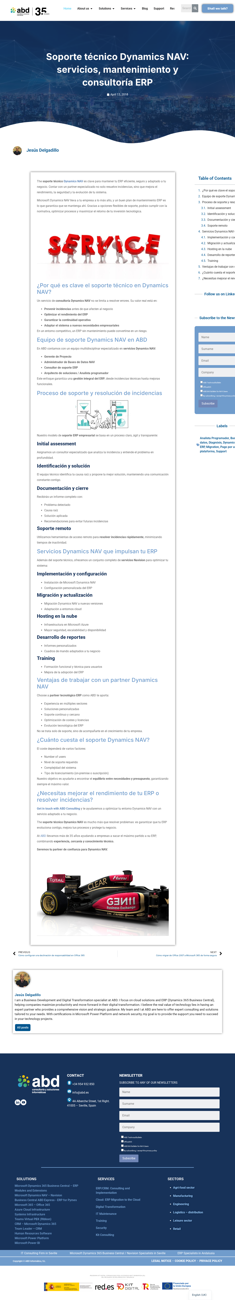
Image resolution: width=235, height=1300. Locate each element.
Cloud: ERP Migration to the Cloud (118, 1199)
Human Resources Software (33, 1233)
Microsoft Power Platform (32, 1238)
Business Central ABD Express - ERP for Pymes (46, 1200)
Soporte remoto (217, 225)
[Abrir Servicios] (134, 8)
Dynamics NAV (73, 181)
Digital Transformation (110, 1207)
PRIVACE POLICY (210, 1261)
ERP (202, 447)
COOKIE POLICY (185, 1261)
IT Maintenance (106, 1214)
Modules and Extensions (31, 1190)
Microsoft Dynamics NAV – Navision (38, 1195)
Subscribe (208, 403)
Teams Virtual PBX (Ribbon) (33, 1219)
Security (101, 1228)
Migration (212, 447)
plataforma (207, 451)
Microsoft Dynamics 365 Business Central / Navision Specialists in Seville (117, 1253)
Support (221, 451)
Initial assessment (219, 208)
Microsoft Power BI (27, 1243)
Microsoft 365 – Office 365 (32, 1205)
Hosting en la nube (219, 249)
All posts (22, 1027)
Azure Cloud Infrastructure (32, 1209)
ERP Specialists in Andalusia (196, 1253)
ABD (43, 836)
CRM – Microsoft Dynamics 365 (35, 1224)
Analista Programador (214, 438)
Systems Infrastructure (30, 1214)
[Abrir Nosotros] (91, 8)
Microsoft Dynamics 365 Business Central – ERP (46, 1186)
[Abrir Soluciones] (113, 8)
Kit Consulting (105, 1235)
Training (212, 261)
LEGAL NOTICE (161, 1261)
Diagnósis (215, 442)
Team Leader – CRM (28, 1228)
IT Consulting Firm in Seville (39, 1253)
